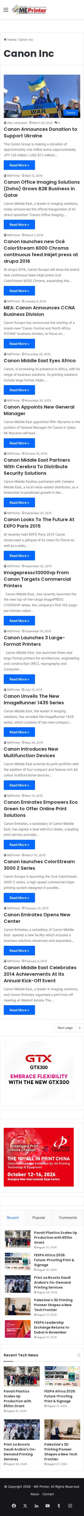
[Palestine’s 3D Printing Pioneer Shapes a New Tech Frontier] (18, 1306)
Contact (48, 1494)
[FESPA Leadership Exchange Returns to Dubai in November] (18, 1329)
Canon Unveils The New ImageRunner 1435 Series (34, 699)
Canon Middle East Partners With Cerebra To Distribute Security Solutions (37, 466)
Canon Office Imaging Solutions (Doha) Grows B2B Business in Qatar (42, 188)
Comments (68, 1217)
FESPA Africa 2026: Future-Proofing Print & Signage (54, 1260)
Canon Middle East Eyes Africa (40, 360)
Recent (13, 1217)
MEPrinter (13, 175)
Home (11, 39)
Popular (38, 1217)
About (34, 1494)
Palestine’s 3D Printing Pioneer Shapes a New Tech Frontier (53, 1305)
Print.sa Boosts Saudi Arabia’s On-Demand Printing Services (52, 1282)
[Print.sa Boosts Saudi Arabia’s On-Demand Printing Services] (18, 1284)
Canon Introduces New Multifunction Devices (31, 752)
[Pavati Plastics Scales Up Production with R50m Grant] (18, 1239)
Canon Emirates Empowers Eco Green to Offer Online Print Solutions (41, 808)
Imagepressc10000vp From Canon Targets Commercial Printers (37, 579)
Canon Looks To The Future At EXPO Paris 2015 (39, 522)
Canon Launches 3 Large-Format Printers (34, 640)
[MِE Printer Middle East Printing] (30, 9)
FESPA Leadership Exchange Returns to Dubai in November (51, 1327)
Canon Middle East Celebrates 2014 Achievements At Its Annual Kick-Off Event (40, 974)
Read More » (19, 165)
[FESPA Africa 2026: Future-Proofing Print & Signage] (18, 1261)
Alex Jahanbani (17, 122)
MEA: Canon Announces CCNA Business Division (39, 311)
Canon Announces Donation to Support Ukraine (40, 132)
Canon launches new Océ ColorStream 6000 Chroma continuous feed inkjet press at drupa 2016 (41, 251)
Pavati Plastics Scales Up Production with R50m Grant (55, 1237)
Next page (65, 1028)
